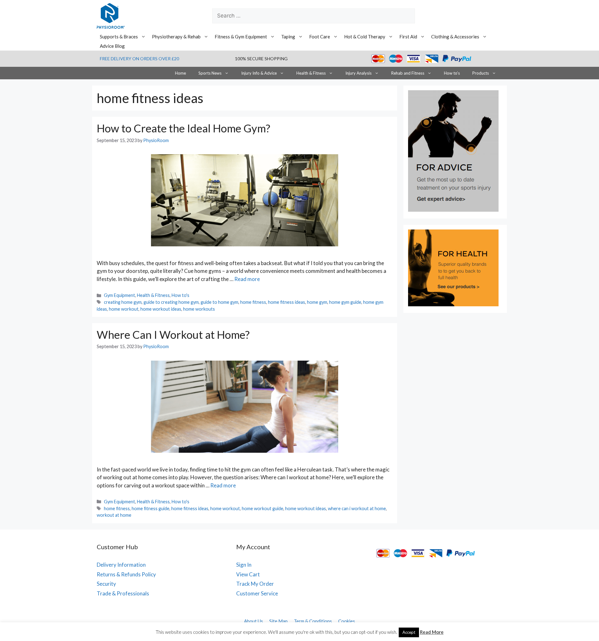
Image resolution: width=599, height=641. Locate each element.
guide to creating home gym (171, 302)
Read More (432, 632)
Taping (288, 36)
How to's (180, 295)
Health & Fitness (311, 73)
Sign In (243, 564)
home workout (124, 309)
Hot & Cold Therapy (364, 36)
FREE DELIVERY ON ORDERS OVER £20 (139, 58)
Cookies (346, 621)
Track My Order (255, 583)
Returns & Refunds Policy (126, 574)
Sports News (210, 73)
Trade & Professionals (123, 593)
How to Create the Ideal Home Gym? (183, 128)
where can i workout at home (357, 508)
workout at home (114, 515)
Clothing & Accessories (455, 36)
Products (480, 73)
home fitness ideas (286, 302)
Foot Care (319, 36)
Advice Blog (112, 46)
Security (106, 583)
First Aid (408, 36)
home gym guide (345, 302)
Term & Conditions (313, 621)
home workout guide (262, 508)
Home (180, 73)
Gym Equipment (119, 295)
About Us (253, 621)
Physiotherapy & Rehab (176, 36)
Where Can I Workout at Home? (173, 334)
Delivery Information (121, 564)
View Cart (248, 574)
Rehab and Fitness (407, 73)
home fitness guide (150, 508)
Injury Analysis (358, 73)
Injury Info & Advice (259, 73)
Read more (247, 279)
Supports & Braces (119, 36)
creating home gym (123, 302)
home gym (317, 302)
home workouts (199, 309)
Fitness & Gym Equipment (241, 36)
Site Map (278, 621)
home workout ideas (160, 309)
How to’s (452, 73)
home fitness (253, 302)
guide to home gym (219, 302)
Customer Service (257, 593)
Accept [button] (408, 632)
